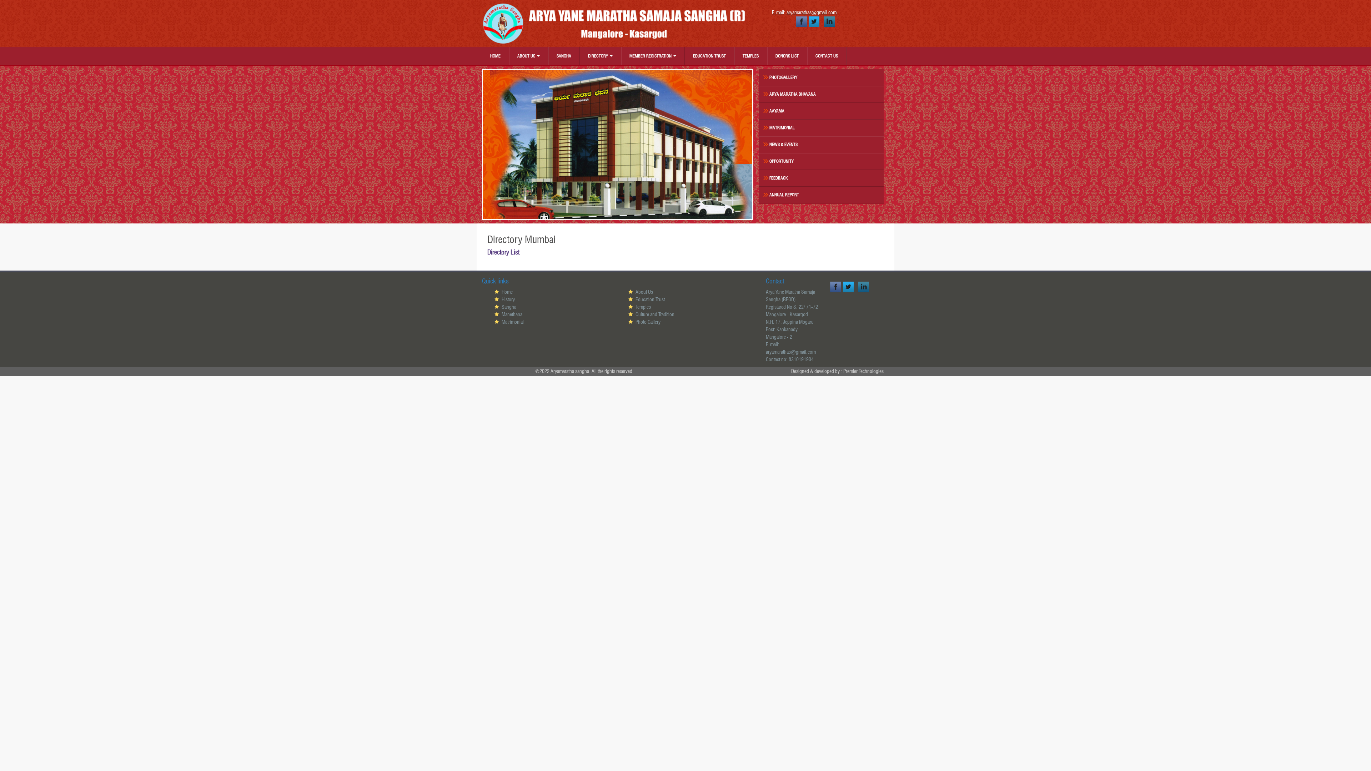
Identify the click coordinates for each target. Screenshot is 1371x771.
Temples (751, 56)
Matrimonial (782, 127)
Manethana (512, 314)
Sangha (564, 56)
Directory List (503, 252)
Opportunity (781, 161)
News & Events (783, 144)
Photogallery (783, 77)
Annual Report (784, 194)
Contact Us (826, 56)
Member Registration (651, 56)
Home (495, 56)
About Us (526, 56)
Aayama (776, 111)
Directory (598, 56)
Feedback (778, 178)
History (508, 299)
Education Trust (709, 56)
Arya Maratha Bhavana (792, 94)
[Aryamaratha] (617, 24)
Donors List (787, 56)
